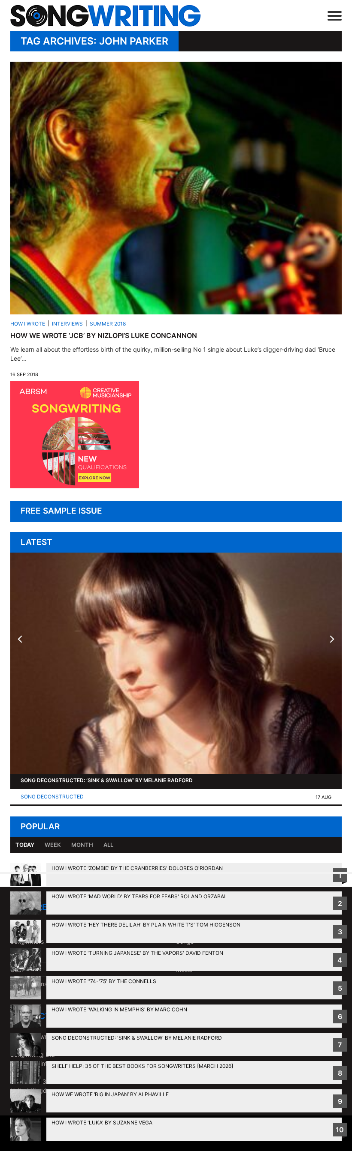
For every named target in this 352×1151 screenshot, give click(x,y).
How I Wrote (27, 323)
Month (82, 844)
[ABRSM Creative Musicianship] (74, 486)
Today (24, 844)
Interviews (67, 323)
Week (53, 844)
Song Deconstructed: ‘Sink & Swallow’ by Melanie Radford (107, 780)
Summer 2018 (108, 323)
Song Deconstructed (52, 796)
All (108, 844)
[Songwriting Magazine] (118, 16)
